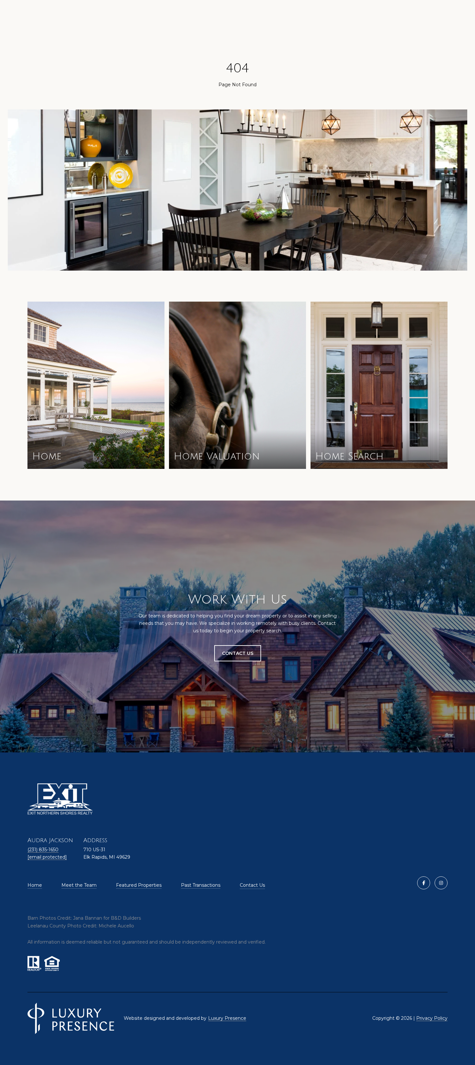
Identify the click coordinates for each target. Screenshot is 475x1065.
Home (34, 885)
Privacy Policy (432, 1018)
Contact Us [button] (237, 653)
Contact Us (252, 885)
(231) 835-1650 (42, 850)
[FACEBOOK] (423, 882)
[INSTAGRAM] (441, 882)
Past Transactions (200, 885)
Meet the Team (79, 885)
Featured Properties (139, 885)
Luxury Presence (227, 1018)
